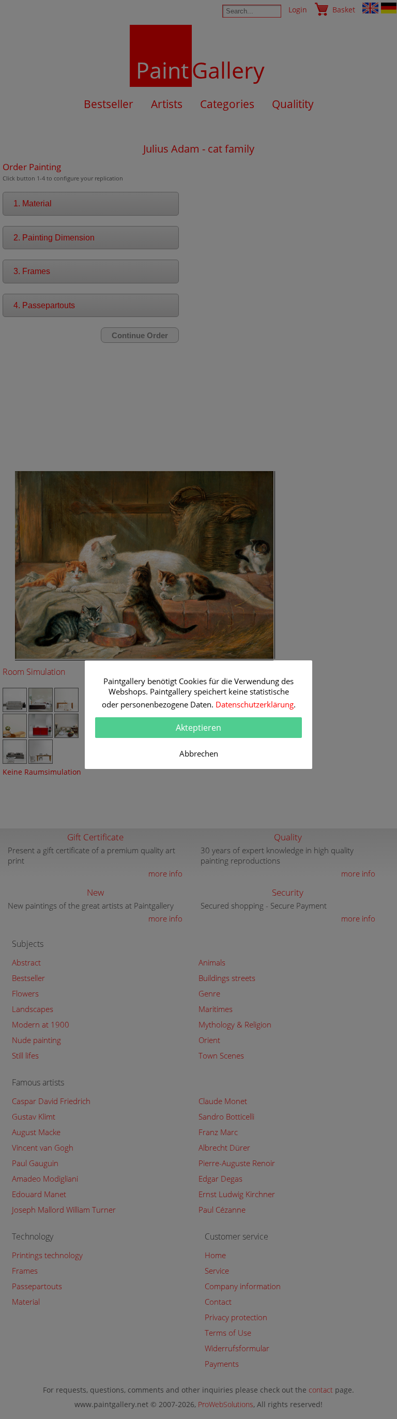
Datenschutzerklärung (255, 704)
